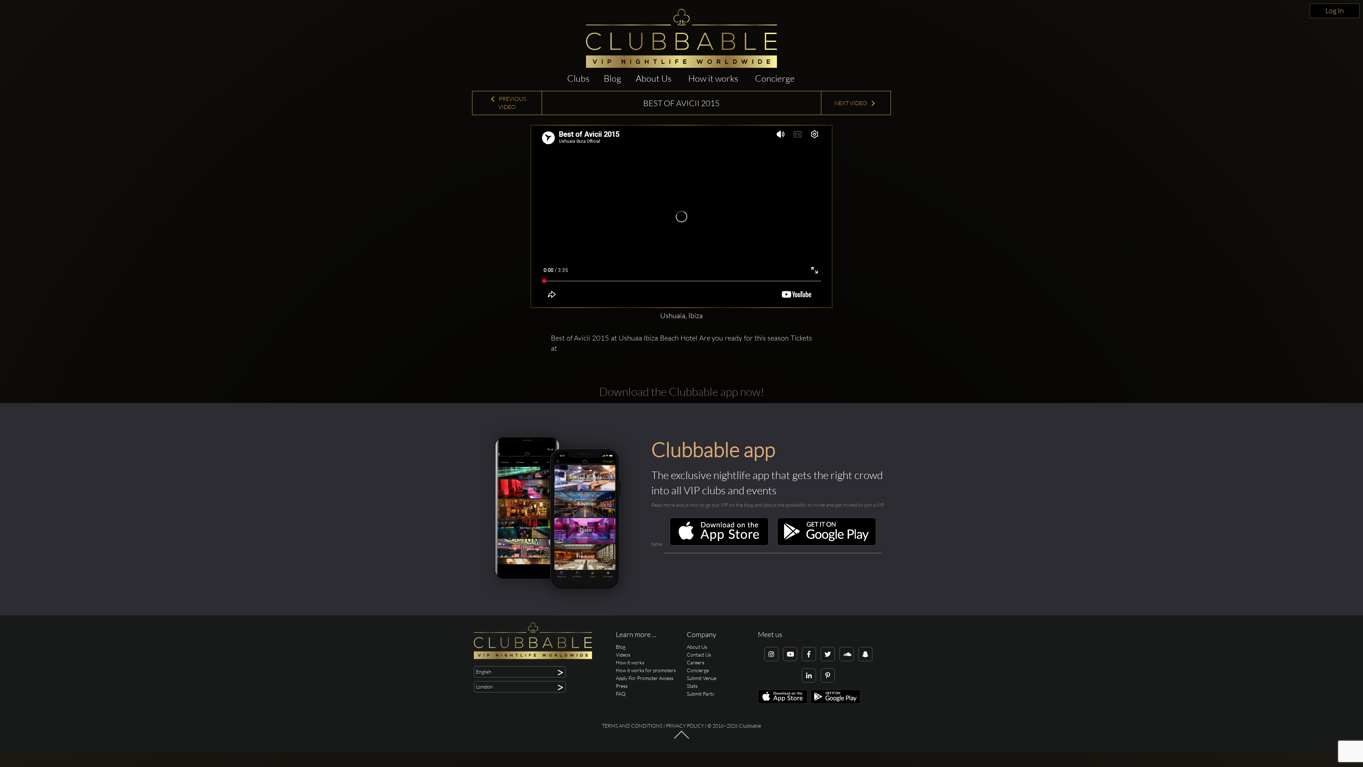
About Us (654, 78)
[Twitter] (828, 654)
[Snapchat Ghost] (865, 654)
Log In (1334, 10)
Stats (692, 686)
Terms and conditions (632, 726)
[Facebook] (809, 654)
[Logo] (681, 38)
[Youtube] (790, 654)
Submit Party (701, 694)
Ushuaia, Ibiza (681, 315)
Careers (695, 662)
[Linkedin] (809, 675)
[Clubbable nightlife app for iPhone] (719, 544)
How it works (713, 78)
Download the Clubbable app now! (681, 391)
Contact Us (699, 655)
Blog (612, 78)
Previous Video (512, 102)
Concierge (775, 78)
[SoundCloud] (846, 654)
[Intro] (681, 738)
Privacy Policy (685, 726)
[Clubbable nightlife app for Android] (826, 544)
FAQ (620, 694)
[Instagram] (771, 654)
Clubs (578, 78)
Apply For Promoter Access (644, 678)
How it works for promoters (646, 670)
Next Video (851, 103)
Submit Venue (701, 678)
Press (622, 686)
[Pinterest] (828, 675)
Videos (623, 655)
